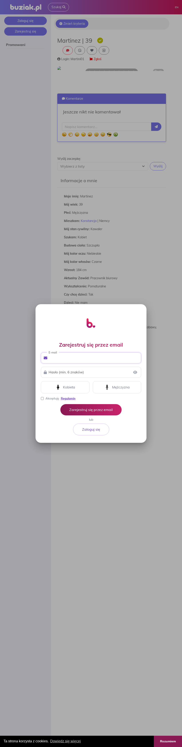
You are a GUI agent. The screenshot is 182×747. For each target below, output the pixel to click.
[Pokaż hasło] (135, 372)
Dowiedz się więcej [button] (65, 741)
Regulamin (68, 398)
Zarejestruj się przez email (91, 409)
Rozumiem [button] (168, 741)
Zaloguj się (91, 429)
